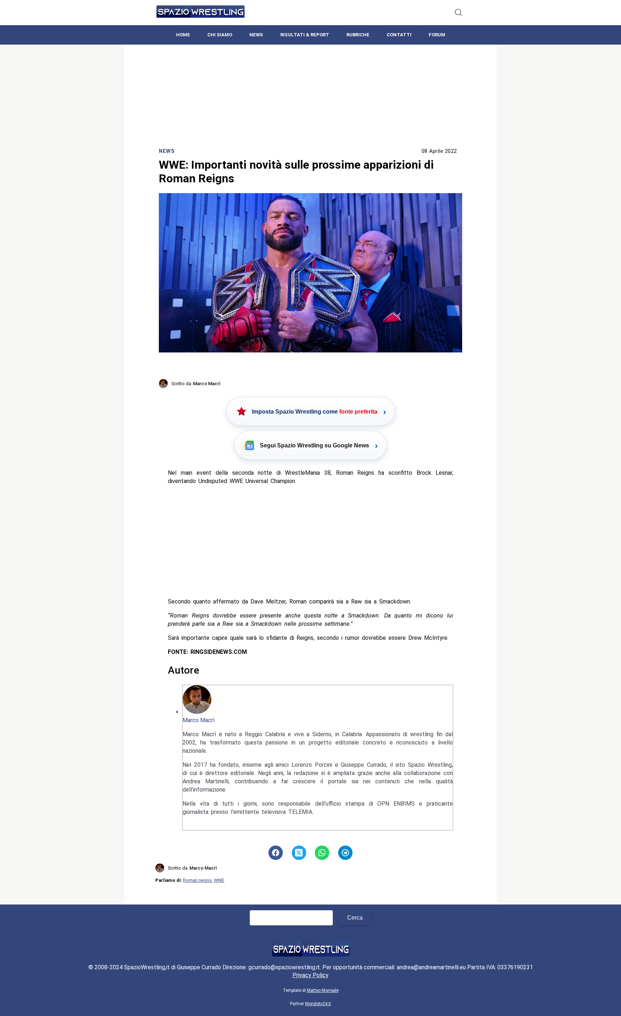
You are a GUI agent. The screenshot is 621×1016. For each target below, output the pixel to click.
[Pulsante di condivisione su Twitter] (299, 853)
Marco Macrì (199, 720)
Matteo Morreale (323, 990)
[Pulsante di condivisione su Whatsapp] (322, 853)
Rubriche (357, 34)
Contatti (399, 34)
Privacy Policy (310, 975)
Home (183, 34)
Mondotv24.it (318, 1003)
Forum (437, 34)
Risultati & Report (304, 34)
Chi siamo (219, 34)
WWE (219, 880)
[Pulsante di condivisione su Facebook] (275, 853)
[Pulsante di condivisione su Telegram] (345, 853)
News (256, 34)
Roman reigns (197, 880)
